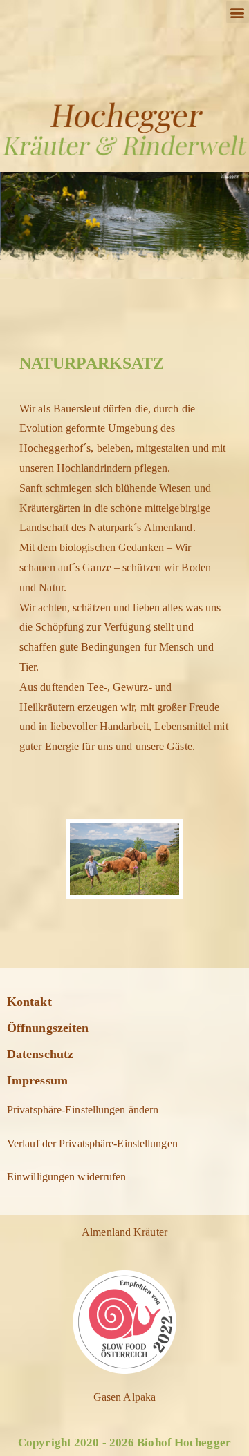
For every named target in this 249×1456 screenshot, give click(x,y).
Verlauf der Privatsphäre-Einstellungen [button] (92, 1143)
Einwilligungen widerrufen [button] (67, 1176)
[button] (237, 12)
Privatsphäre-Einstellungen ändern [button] (82, 1109)
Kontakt (29, 1001)
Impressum (37, 1080)
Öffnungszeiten (48, 1028)
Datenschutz (40, 1054)
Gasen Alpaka (124, 1397)
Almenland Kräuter (124, 1232)
